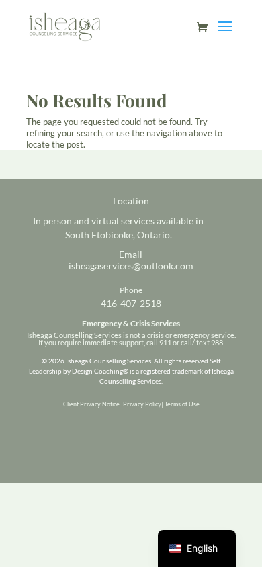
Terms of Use (182, 404)
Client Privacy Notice (91, 404)
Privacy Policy (142, 404)
